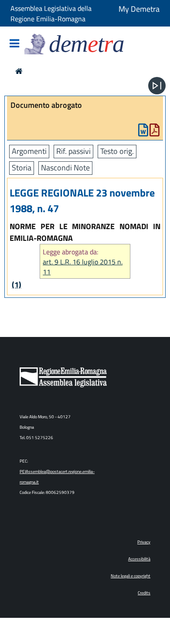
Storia (21, 167)
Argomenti (29, 151)
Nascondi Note (65, 167)
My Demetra (139, 9)
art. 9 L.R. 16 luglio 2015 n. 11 (82, 267)
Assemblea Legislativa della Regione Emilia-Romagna (51, 13)
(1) (16, 284)
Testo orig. (117, 151)
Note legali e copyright (130, 576)
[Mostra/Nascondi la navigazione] (14, 44)
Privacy (143, 542)
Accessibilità (139, 559)
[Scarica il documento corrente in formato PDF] (155, 132)
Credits (144, 593)
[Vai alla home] (19, 71)
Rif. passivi (73, 151)
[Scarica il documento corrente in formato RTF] (143, 132)
